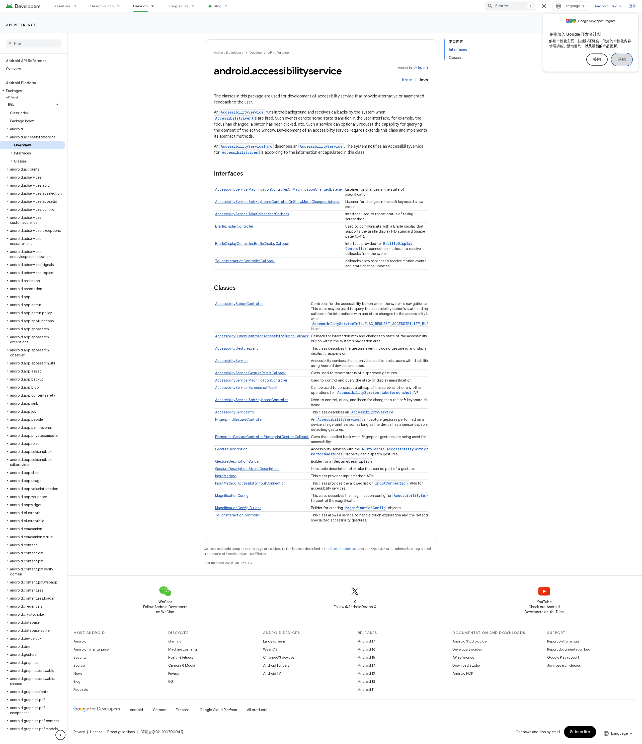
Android (80, 641)
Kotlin (407, 80)
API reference (21, 25)
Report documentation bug (568, 649)
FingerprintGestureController (239, 419)
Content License (342, 549)
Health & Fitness (180, 657)
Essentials (61, 6)
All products (257, 710)
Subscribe (580, 731)
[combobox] (510, 6)
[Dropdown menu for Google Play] (195, 6)
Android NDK (462, 673)
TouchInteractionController (237, 515)
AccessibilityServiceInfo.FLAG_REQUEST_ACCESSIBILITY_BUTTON (374, 323)
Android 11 (366, 689)
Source (79, 665)
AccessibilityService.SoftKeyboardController (251, 400)
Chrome (159, 710)
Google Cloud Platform (218, 710)
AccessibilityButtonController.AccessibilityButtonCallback (262, 336)
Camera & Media (181, 665)
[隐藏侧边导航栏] (60, 735)
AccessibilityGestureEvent (236, 348)
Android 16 (366, 649)
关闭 (597, 59)
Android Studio (607, 6)
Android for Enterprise (91, 649)
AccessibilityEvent (234, 118)
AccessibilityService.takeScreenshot (374, 392)
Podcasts (80, 689)
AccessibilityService (242, 112)
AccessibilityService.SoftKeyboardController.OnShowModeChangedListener (277, 201)
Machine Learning (182, 649)
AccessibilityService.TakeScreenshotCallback (252, 214)
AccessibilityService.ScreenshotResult (246, 387)
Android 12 (366, 681)
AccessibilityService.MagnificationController (251, 380)
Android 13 (366, 673)
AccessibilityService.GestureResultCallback (250, 373)
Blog (217, 6)
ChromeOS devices (278, 657)
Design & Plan (102, 6)
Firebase (183, 710)
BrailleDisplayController (234, 226)
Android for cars (276, 665)
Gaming (175, 641)
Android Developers (228, 52)
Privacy (174, 673)
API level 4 (420, 68)
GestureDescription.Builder (237, 461)
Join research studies (564, 665)
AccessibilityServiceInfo (246, 146)
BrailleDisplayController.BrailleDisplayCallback (252, 243)
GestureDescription (231, 449)
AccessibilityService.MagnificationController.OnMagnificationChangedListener (279, 189)
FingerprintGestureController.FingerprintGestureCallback (262, 437)
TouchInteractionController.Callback (245, 261)
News (77, 673)
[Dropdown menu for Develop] (155, 6)
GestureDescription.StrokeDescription (247, 468)
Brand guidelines (121, 732)
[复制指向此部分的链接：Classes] (241, 288)
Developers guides (467, 649)
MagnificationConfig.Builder (238, 508)
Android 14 (366, 665)
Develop (140, 6)
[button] (32, 91)
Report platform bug (563, 641)
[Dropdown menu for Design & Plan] (120, 6)
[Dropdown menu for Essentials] (77, 6)
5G (170, 681)
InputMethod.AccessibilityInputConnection (250, 483)
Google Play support (563, 657)
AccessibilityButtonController (239, 303)
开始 (622, 59)
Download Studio (466, 665)
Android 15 (366, 657)
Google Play (178, 6)
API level (12, 97)
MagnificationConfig (232, 495)
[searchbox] (33, 43)
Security (80, 657)
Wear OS (270, 649)
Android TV (272, 673)
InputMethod (225, 476)
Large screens (274, 641)
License (96, 732)
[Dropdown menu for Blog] (228, 6)
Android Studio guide (469, 641)
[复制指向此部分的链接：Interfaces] (248, 174)
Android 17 (366, 641)
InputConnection (391, 483)
